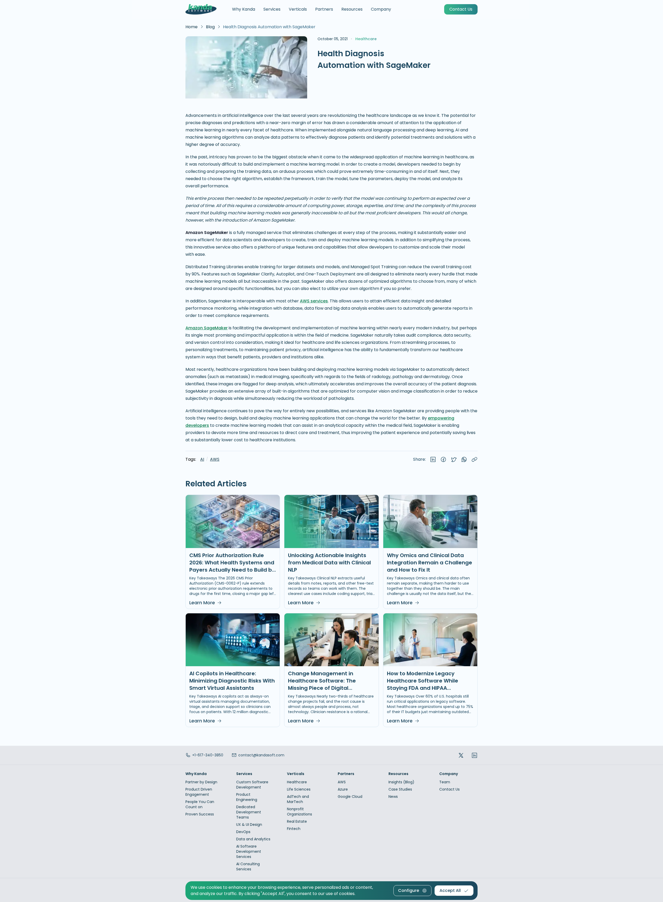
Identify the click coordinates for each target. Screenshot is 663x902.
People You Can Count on (199, 804)
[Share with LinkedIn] (433, 459)
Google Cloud (350, 796)
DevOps (243, 831)
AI (202, 459)
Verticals (298, 9)
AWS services (314, 301)
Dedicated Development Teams (248, 812)
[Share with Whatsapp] (464, 459)
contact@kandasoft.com (261, 755)
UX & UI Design (249, 824)
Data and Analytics (253, 839)
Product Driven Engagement (198, 792)
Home (191, 27)
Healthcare (297, 782)
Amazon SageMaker (206, 328)
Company (381, 9)
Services (271, 9)
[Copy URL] (474, 459)
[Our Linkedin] (474, 755)
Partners (324, 9)
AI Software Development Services (248, 851)
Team (444, 782)
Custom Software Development (252, 784)
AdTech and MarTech (298, 799)
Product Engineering (246, 797)
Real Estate (297, 821)
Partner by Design (201, 782)
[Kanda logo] (201, 9)
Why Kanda (243, 9)
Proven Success (199, 814)
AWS (214, 459)
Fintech (293, 828)
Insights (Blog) (401, 782)
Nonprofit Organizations (299, 811)
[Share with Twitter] (454, 459)
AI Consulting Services (248, 866)
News (393, 796)
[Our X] (461, 755)
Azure (343, 789)
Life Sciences (299, 789)
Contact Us (449, 789)
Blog (210, 27)
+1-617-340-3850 (207, 755)
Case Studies (400, 789)
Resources (352, 9)
